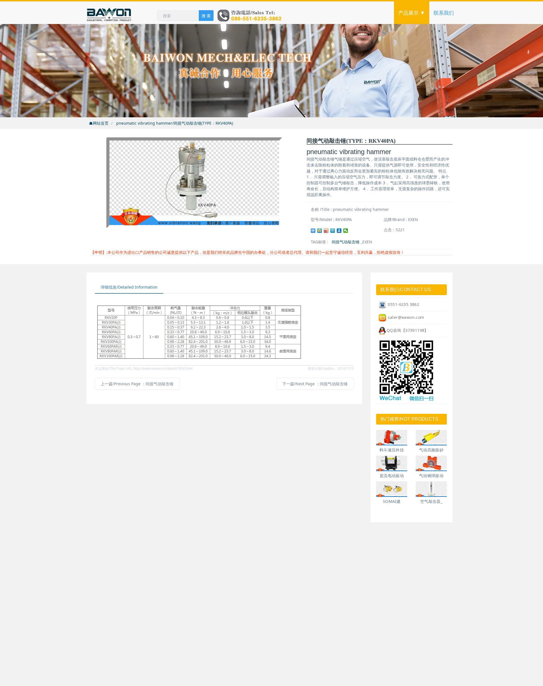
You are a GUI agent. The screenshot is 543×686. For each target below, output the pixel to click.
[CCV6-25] (391, 437)
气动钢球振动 (431, 475)
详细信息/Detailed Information (129, 287)
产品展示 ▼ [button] (411, 12)
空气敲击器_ (431, 501)
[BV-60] (431, 463)
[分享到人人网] (339, 230)
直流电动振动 (392, 475)
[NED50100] (391, 463)
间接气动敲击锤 (345, 241)
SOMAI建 (392, 501)
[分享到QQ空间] (319, 230)
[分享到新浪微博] (326, 230)
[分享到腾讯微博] (332, 230)
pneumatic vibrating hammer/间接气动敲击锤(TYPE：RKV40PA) (174, 123)
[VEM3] (391, 489)
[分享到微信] (345, 230)
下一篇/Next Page (315, 383)
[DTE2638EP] (431, 437)
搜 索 (206, 15)
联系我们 (444, 12)
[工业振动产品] (121, 12)
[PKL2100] (431, 489)
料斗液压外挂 (392, 450)
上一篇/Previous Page (137, 383)
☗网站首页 (99, 123)
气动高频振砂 (431, 450)
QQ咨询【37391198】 (407, 330)
